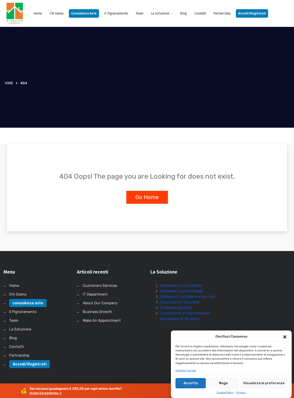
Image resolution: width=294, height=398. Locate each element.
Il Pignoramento (116, 13)
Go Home (147, 197)
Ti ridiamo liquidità (176, 307)
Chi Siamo (57, 13)
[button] (285, 336)
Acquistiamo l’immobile (180, 302)
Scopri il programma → (46, 393)
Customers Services (100, 285)
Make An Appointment (102, 320)
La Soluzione (160, 13)
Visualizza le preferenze (264, 383)
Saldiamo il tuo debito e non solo (187, 296)
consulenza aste (84, 13)
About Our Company (100, 303)
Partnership (222, 13)
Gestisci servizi (185, 370)
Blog (183, 13)
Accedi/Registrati (252, 13)
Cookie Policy (225, 392)
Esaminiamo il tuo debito (181, 285)
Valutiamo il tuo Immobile (181, 291)
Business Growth (97, 312)
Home (38, 13)
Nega (223, 383)
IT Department (95, 294)
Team (139, 13)
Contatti (200, 13)
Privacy (241, 392)
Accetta (191, 383)
